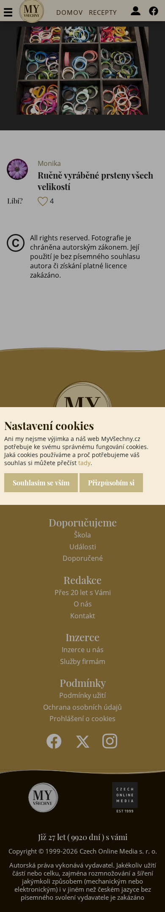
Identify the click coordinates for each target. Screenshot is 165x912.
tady (84, 463)
